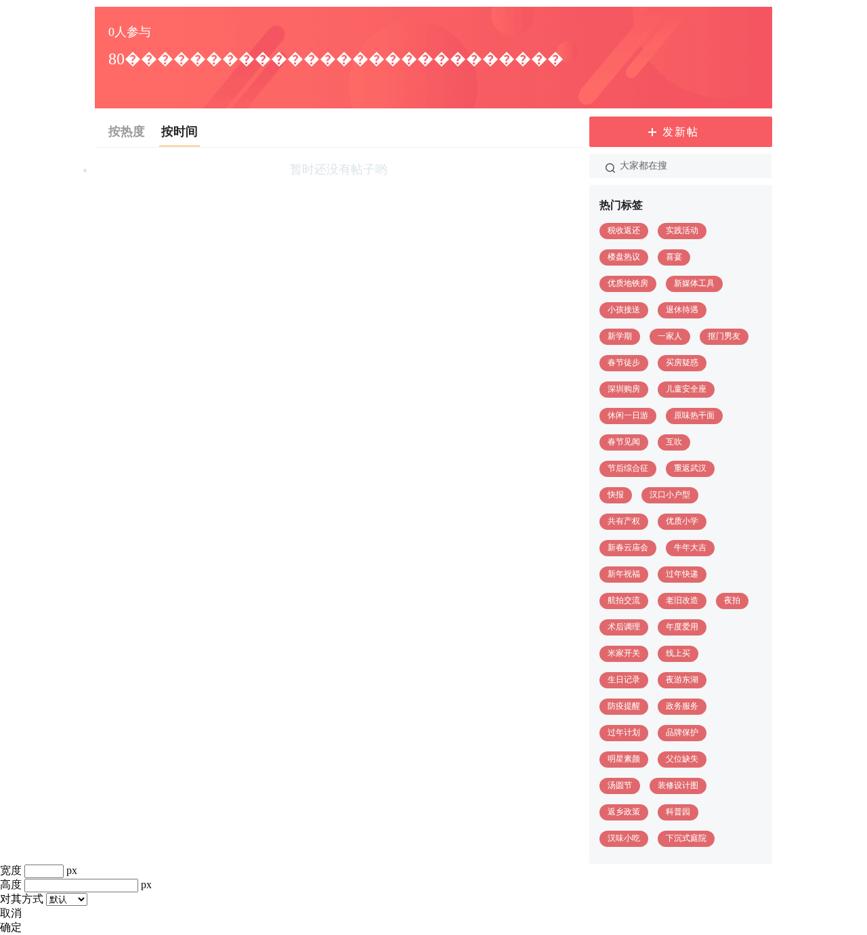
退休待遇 (682, 309)
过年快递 (682, 574)
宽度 (11, 870)
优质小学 (682, 521)
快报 (616, 494)
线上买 (678, 653)
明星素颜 (624, 759)
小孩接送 (624, 309)
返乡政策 (624, 811)
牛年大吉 (690, 547)
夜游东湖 (682, 679)
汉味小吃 (624, 838)
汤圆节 (620, 785)
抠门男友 (724, 336)
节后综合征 (628, 468)
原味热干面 (694, 415)
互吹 (674, 441)
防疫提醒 (624, 706)
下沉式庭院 (686, 838)
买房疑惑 (682, 362)
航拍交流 (624, 600)
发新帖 (680, 132)
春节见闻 (624, 441)
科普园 (678, 811)
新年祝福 (624, 574)
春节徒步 (624, 362)
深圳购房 (624, 389)
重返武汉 (690, 468)
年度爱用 (682, 626)
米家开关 (624, 653)
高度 (11, 884)
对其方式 (21, 899)
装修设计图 (678, 785)
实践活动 (682, 230)
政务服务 (682, 706)
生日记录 (624, 679)
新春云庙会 (628, 547)
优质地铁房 (628, 283)
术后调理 (624, 626)
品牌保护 (682, 732)
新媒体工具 (694, 283)
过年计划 (624, 732)
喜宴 (674, 257)
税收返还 (624, 230)
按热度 (126, 131)
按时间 (179, 131)
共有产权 (624, 521)
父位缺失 (682, 759)
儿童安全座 (686, 389)
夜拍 (732, 600)
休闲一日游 (628, 415)
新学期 (620, 336)
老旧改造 (682, 600)
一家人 (670, 336)
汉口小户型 (670, 494)
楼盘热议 (624, 257)
